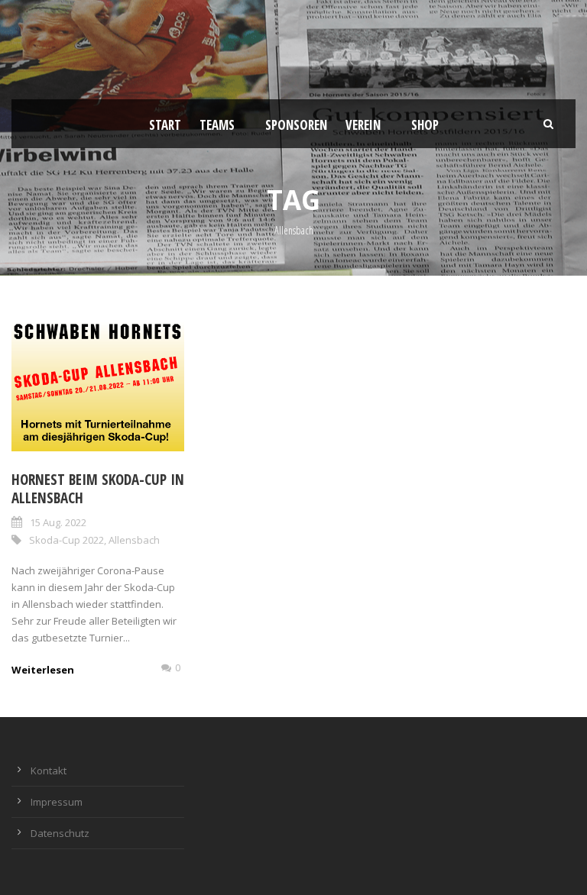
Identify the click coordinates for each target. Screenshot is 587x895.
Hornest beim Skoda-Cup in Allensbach (97, 489)
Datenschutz (60, 833)
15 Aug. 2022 (58, 522)
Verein (363, 125)
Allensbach (134, 540)
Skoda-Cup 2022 (66, 540)
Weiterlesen (42, 670)
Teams (217, 125)
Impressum (57, 802)
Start (165, 125)
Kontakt (48, 770)
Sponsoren (296, 125)
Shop (425, 125)
